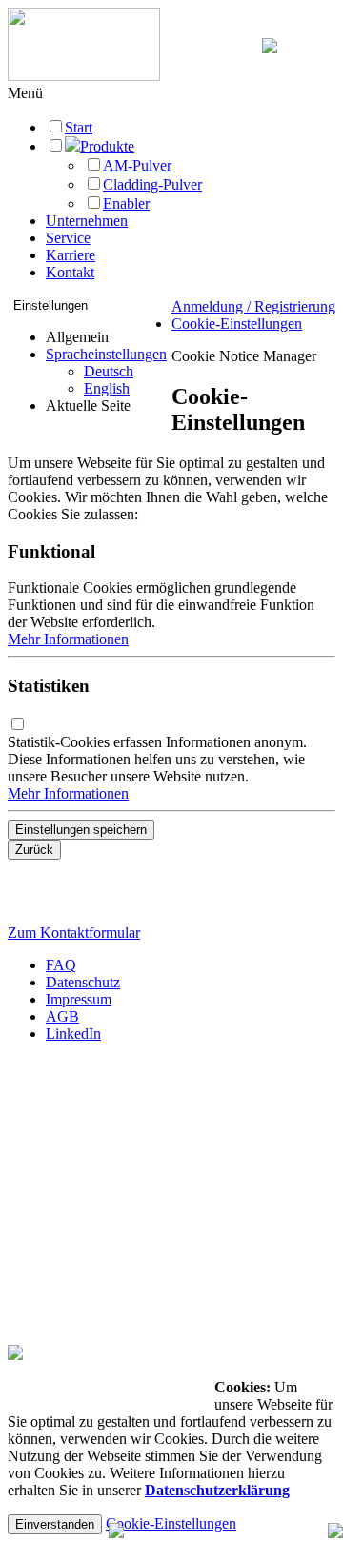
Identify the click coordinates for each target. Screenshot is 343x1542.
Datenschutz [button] (83, 982)
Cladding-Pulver (152, 184)
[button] (25, 93)
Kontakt (70, 272)
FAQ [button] (61, 965)
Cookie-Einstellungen (237, 323)
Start (78, 127)
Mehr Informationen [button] (68, 639)
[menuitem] (106, 371)
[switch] (17, 724)
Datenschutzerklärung (217, 1490)
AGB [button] (62, 1016)
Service (68, 238)
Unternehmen (87, 221)
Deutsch (108, 371)
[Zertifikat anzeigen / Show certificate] (15, 1355)
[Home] (84, 76)
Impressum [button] (78, 999)
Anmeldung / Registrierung (253, 306)
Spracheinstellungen (106, 354)
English (107, 388)
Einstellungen (50, 305)
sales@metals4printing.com (94, 1168)
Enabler (126, 203)
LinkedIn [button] (73, 1033)
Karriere (70, 255)
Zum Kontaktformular (74, 932)
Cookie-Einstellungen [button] (171, 1523)
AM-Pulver (137, 165)
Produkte (107, 146)
